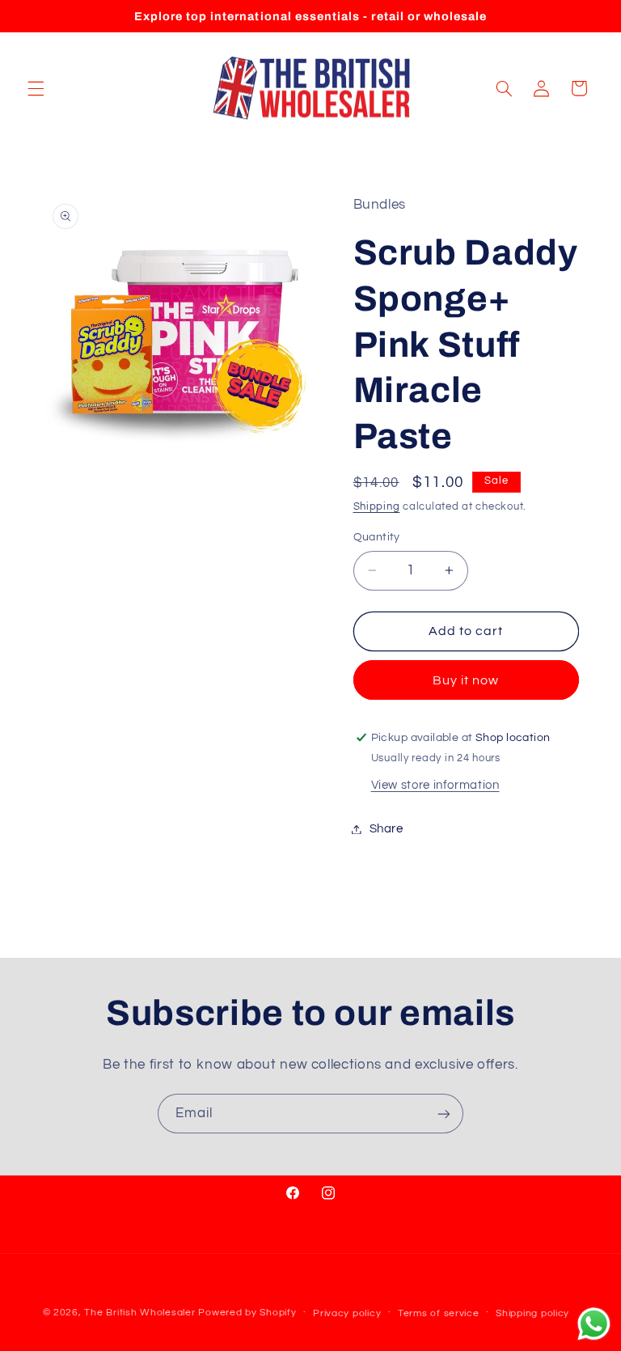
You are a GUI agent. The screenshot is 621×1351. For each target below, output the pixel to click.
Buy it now (466, 680)
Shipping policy (532, 1313)
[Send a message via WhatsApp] (594, 1324)
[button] (35, 88)
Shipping (376, 507)
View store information (435, 785)
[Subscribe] (444, 1113)
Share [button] (386, 829)
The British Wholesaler (139, 1312)
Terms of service (438, 1313)
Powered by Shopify (247, 1312)
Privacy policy (347, 1313)
